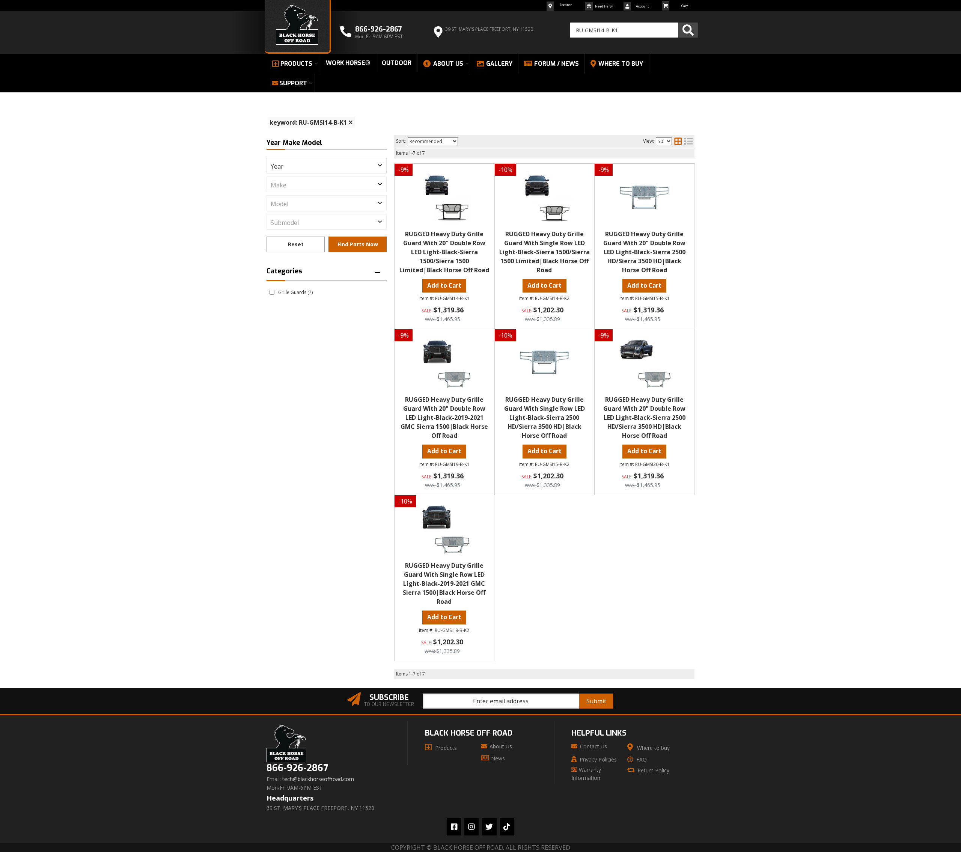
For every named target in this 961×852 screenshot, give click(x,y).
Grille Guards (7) (295, 292)
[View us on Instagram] (471, 826)
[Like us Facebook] (454, 826)
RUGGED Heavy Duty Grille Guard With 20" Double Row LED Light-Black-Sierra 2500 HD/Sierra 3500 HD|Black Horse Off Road (644, 252)
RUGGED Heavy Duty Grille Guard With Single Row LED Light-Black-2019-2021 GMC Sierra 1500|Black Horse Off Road (444, 583)
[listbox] (327, 165)
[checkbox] (272, 292)
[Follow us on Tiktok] (507, 826)
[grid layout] (678, 141)
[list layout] (688, 141)
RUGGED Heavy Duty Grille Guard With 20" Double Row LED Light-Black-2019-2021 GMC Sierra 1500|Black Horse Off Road (444, 417)
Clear (296, 244)
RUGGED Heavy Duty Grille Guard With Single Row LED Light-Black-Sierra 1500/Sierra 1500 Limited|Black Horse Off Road (544, 252)
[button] (634, 30)
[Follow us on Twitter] (489, 826)
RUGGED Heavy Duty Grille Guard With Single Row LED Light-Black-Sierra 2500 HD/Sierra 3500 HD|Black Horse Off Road (544, 417)
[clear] (350, 122)
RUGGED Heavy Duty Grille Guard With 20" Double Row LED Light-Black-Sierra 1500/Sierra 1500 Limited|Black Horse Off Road (444, 252)
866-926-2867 (297, 768)
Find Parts (357, 244)
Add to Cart (444, 286)
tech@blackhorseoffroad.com (318, 779)
